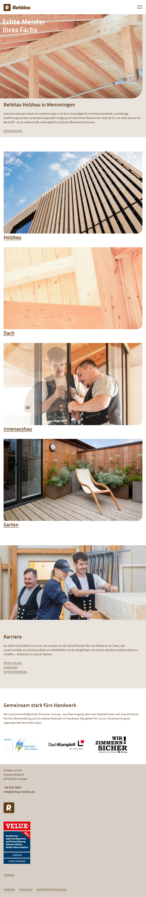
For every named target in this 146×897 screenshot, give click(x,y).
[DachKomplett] (66, 744)
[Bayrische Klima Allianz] (21, 744)
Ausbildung (11, 667)
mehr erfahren (13, 130)
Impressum (9, 889)
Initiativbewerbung (15, 671)
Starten (17, 855)
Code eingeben (16, 861)
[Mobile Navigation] (138, 8)
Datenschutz (25, 889)
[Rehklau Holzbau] (17, 7)
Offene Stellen (13, 662)
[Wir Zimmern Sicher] (111, 744)
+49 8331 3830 (12, 787)
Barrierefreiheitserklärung (51, 889)
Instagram (9, 874)
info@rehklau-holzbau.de (19, 791)
